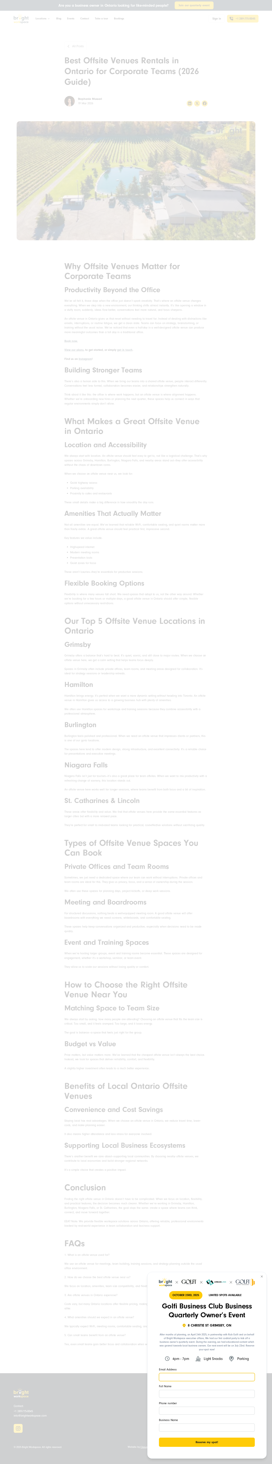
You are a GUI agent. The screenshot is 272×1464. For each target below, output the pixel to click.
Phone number (168, 1403)
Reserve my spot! (207, 1442)
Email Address (168, 1369)
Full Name (165, 1386)
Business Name (168, 1420)
